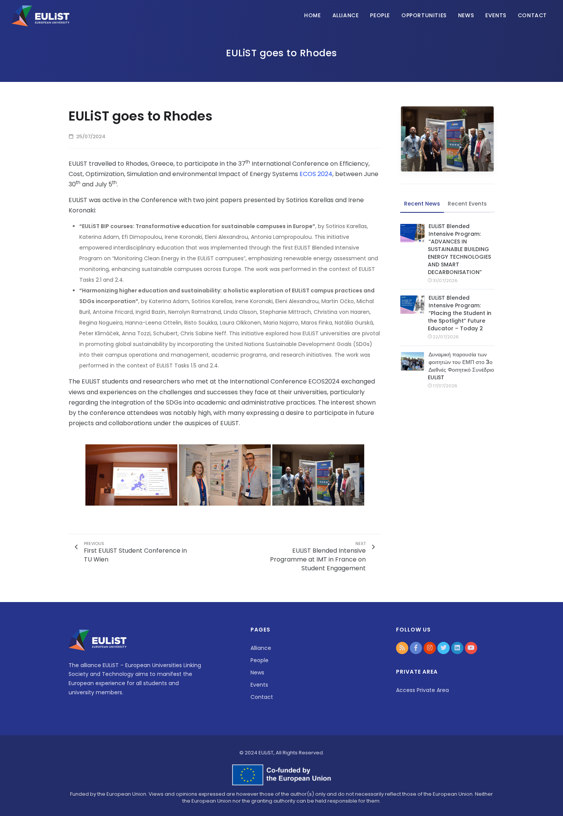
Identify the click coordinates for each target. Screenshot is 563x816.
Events (495, 15)
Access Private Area (422, 690)
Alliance (345, 15)
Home (312, 15)
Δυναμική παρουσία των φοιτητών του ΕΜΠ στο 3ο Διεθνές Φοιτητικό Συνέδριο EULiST (461, 366)
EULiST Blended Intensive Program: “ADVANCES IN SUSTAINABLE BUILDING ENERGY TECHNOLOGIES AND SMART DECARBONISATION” (459, 249)
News (466, 15)
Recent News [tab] (422, 203)
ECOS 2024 (316, 174)
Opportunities (424, 15)
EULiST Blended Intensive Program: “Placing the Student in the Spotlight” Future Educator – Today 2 (459, 313)
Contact (532, 15)
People (380, 15)
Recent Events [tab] (467, 203)
